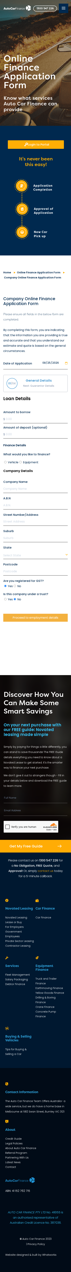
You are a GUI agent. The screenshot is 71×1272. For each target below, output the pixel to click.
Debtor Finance (15, 984)
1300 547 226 (45, 8)
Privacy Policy (36, 1244)
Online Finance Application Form (38, 272)
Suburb (8, 531)
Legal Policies (14, 1143)
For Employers (14, 927)
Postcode (10, 564)
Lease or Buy (13, 922)
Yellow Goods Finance (50, 993)
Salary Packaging (16, 979)
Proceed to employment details (35, 618)
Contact (10, 1167)
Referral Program (16, 1153)
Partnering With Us (17, 1157)
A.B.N (7, 498)
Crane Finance (45, 1007)
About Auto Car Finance (20, 1148)
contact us (45, 871)
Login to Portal (38, 144)
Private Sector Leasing (19, 941)
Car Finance (43, 917)
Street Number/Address (20, 515)
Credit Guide (13, 1139)
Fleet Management (17, 975)
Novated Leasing (16, 917)
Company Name (15, 482)
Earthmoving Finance (49, 988)
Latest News (13, 1162)
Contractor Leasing (17, 946)
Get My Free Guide (26, 846)
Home (7, 272)
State (7, 547)
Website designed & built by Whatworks (30, 1255)
